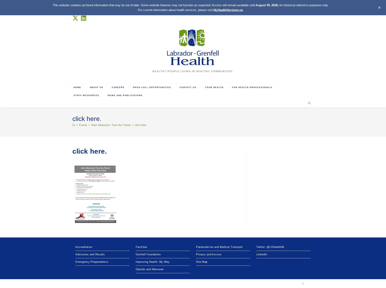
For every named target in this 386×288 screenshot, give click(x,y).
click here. (141, 125)
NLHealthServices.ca (228, 10)
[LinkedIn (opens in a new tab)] (84, 18)
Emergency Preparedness (91, 261)
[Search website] (309, 103)
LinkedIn (261, 254)
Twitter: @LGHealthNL (270, 246)
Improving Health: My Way (152, 261)
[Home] (73, 125)
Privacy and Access (209, 254)
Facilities (141, 246)
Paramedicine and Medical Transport (219, 246)
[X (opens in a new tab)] (76, 18)
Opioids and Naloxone (150, 269)
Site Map (201, 261)
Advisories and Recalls (90, 254)
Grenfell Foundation (148, 254)
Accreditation (83, 246)
